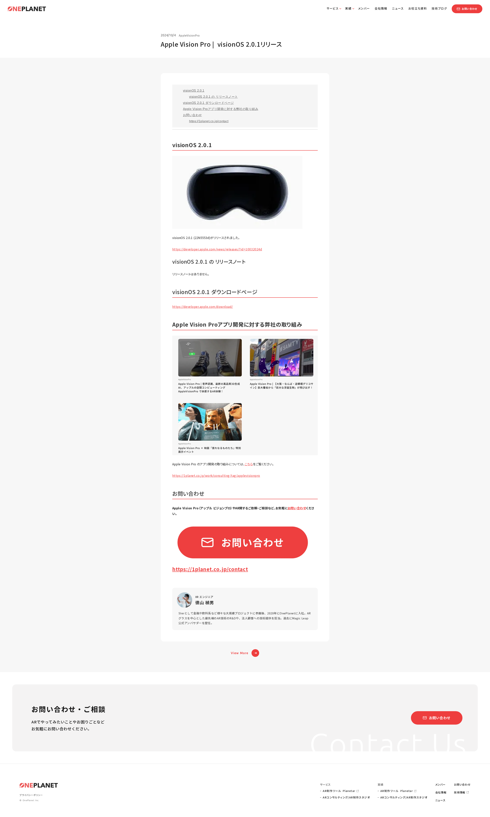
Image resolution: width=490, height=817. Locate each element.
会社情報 (441, 792)
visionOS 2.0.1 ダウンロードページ (208, 102)
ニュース (440, 800)
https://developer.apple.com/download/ (202, 306)
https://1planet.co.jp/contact (209, 121)
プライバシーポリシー (31, 795)
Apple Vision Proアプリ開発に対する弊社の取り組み (220, 109)
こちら (249, 464)
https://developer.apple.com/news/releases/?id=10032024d (217, 249)
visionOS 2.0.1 (193, 90)
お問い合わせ (192, 115)
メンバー (440, 784)
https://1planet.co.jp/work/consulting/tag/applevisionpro (216, 475)
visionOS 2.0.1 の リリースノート (213, 96)
